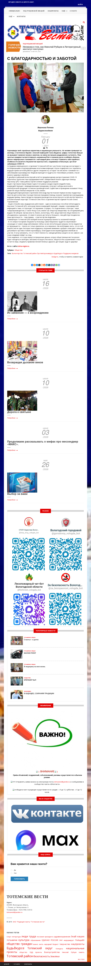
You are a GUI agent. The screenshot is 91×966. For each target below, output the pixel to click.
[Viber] (54, 265)
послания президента (45, 937)
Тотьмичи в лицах (30, 637)
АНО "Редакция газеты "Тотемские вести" (29, 922)
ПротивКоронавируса (45, 253)
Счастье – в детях (31, 639)
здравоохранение (62, 936)
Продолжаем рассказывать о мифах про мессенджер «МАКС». (42, 442)
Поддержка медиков (70, 253)
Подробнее (11, 318)
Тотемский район (30, 253)
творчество (64, 944)
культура (23, 940)
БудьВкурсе (58, 253)
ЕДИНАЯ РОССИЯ (50, 940)
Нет (15, 873)
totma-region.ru (23, 246)
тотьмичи (12, 940)
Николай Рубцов (69, 952)
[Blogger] (42, 265)
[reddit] (44, 265)
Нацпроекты (53, 11)
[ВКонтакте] (32, 265)
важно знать (38, 944)
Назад (82, 48)
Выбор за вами (17, 494)
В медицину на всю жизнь (34, 666)
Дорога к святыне (19, 412)
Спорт (9, 937)
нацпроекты (77, 944)
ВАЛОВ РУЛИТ (30, 653)
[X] (39, 265)
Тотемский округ (40, 948)
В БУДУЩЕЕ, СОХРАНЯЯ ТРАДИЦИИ (39, 693)
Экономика (27, 691)
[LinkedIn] (47, 265)
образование (36, 940)
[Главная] (45, 32)
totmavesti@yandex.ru (62, 782)
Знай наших (77, 936)
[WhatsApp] (56, 265)
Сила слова (29, 46)
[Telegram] (59, 265)
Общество (19, 250)
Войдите (55, 257)
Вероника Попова (45, 127)
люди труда (28, 936)
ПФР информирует (66, 940)
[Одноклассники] (35, 265)
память (81, 952)
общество (23, 952)
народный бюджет (51, 944)
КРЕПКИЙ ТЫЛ (30, 680)
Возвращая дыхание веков (25, 362)
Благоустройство (52, 952)
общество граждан (19, 944)
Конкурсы (59, 949)
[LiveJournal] (49, 265)
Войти (80, 4)
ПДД (31, 952)
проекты (38, 952)
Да (15, 870)
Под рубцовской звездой (33, 11)
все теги (81, 959)
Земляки (55, 956)
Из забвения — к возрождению (28, 312)
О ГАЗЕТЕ (73, 11)
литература (16, 937)
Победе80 (79, 940)
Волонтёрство (17, 253)
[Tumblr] (52, 265)
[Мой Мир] (37, 265)
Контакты (21, 16)
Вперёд (84, 48)
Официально (14, 11)
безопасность (42, 956)
